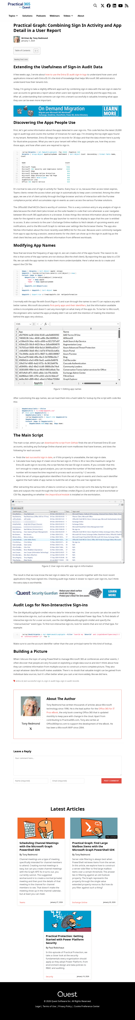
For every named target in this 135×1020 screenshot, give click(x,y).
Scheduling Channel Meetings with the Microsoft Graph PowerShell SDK (39, 846)
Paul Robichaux (56, 947)
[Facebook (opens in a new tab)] (109, 5)
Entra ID (19, 681)
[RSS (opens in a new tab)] (126, 5)
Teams (22, 902)
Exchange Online (79, 902)
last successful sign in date (39, 457)
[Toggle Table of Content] (35, 51)
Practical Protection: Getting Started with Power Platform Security (65, 939)
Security (49, 976)
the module (57, 494)
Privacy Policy (65, 1006)
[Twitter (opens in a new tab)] (103, 5)
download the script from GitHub (61, 442)
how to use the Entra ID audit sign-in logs (66, 74)
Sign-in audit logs (52, 681)
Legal (38, 1006)
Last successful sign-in (33, 681)
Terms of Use (49, 1006)
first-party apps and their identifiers (68, 305)
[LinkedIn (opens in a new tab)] (114, 5)
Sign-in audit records (70, 681)
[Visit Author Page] (31, 706)
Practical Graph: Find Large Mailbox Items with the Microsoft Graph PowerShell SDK (93, 846)
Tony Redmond (40, 38)
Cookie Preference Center (87, 1006)
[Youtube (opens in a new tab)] (120, 5)
